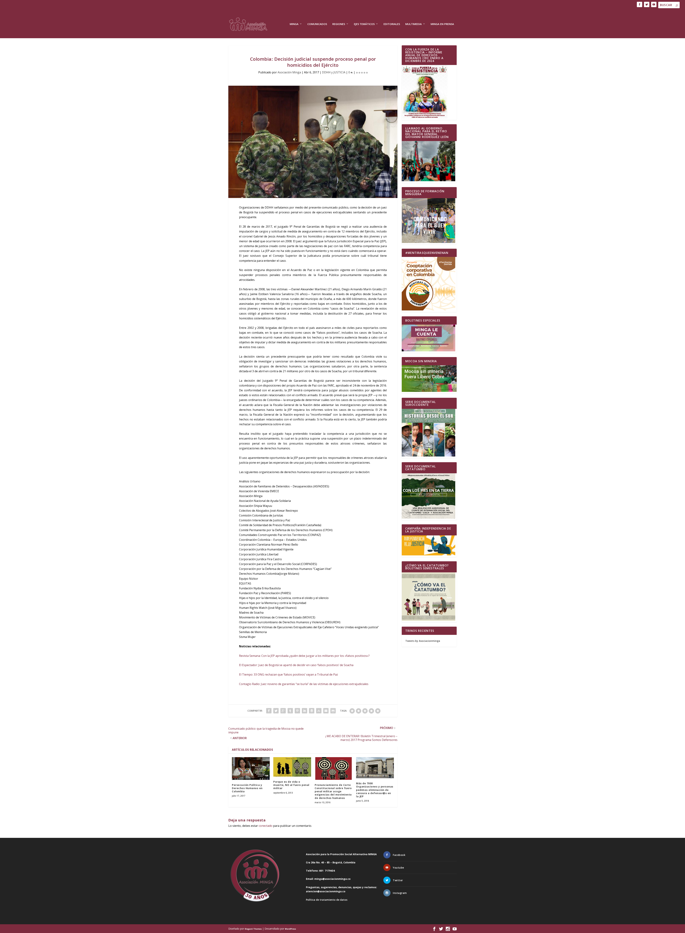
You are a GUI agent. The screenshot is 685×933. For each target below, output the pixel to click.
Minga (294, 24)
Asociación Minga (289, 72)
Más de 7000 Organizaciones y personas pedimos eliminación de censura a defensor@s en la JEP (374, 790)
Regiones (338, 24)
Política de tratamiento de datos (326, 899)
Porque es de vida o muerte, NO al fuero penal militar (291, 785)
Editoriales (392, 24)
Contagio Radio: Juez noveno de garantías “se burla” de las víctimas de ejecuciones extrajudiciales (303, 684)
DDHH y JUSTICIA (333, 72)
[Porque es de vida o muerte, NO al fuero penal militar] (292, 767)
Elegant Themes (253, 928)
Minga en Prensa (442, 24)
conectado (265, 826)
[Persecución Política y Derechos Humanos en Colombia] (251, 768)
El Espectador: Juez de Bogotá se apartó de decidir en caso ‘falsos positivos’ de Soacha (296, 665)
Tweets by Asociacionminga (422, 641)
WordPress (290, 928)
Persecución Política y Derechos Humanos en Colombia (247, 788)
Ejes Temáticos (364, 24)
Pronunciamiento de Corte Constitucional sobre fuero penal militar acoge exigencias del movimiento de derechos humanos (333, 791)
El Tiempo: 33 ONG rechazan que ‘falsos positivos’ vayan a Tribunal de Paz (288, 674)
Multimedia (413, 24)
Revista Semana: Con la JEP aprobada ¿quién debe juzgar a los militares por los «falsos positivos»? (304, 656)
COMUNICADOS (317, 24)
